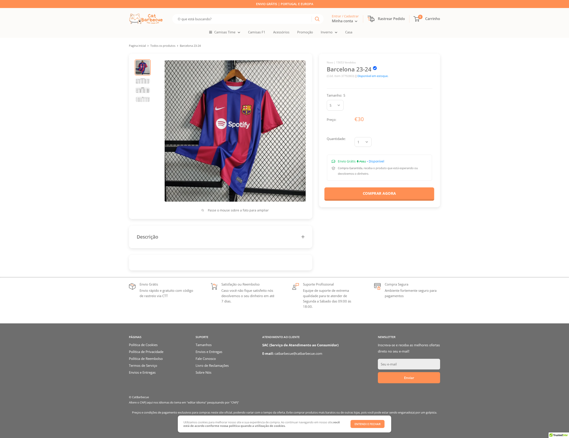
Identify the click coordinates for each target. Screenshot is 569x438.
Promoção (305, 32)
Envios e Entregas (142, 372)
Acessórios (281, 32)
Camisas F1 (256, 32)
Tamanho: (336, 95)
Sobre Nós (203, 372)
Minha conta (343, 20)
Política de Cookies (143, 345)
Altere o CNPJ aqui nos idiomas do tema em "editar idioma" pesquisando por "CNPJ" (184, 402)
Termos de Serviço (143, 365)
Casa (348, 32)
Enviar (409, 377)
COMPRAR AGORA (379, 193)
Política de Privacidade (146, 351)
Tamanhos (204, 345)
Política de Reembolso (146, 358)
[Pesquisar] (317, 19)
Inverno (327, 32)
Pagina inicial (137, 46)
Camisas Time (224, 32)
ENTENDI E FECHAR (368, 424)
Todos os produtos (162, 46)
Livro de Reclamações (212, 365)
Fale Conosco (206, 358)
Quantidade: (336, 138)
